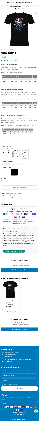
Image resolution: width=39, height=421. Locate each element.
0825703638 (8, 357)
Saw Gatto (10, 301)
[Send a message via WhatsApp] (36, 411)
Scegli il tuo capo (7, 146)
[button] (19, 419)
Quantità (3, 178)
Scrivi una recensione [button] (19, 270)
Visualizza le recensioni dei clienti (13, 251)
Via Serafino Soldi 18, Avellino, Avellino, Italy (17, 359)
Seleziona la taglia (7, 161)
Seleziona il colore (7, 167)
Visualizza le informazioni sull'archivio (14, 198)
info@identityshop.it (10, 354)
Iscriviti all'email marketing (10, 384)
